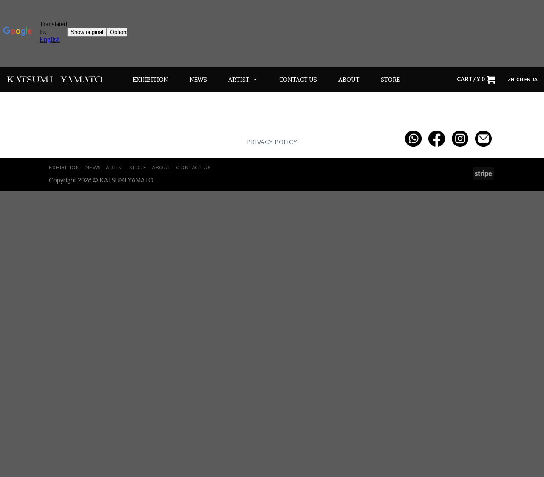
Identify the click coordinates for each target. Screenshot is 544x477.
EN (527, 79)
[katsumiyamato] (54, 79)
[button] (253, 79)
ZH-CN (515, 79)
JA (535, 79)
